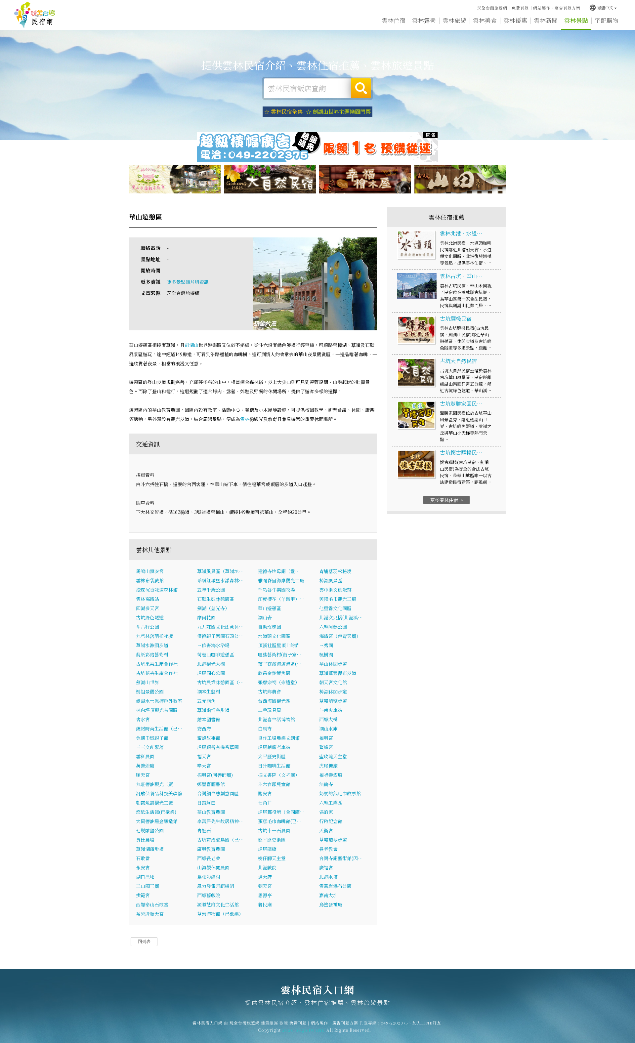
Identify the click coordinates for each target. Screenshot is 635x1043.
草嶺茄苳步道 (333, 839)
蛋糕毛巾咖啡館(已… (280, 821)
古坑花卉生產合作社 (157, 673)
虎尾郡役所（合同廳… (281, 812)
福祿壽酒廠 (330, 775)
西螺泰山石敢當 (152, 904)
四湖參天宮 (147, 608)
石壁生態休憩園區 (215, 599)
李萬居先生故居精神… (220, 821)
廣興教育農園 (211, 849)
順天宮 (143, 775)
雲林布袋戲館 (150, 580)
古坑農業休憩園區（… (220, 682)
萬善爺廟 (145, 765)
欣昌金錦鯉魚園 (274, 673)
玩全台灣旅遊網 (492, 8)
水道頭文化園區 (274, 636)
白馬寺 (265, 728)
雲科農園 (145, 756)
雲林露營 (424, 20)
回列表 (144, 941)
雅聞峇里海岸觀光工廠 (281, 580)
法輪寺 (326, 784)
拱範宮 (143, 895)
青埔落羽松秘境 (335, 571)
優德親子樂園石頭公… (220, 636)
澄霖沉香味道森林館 (157, 589)
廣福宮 (326, 867)
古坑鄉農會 (269, 691)
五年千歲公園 (211, 589)
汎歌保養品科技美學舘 (159, 793)
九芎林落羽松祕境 (154, 636)
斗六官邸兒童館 (274, 784)
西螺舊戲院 (208, 895)
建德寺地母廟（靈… (279, 571)
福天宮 (204, 756)
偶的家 (326, 812)
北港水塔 (328, 876)
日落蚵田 (206, 802)
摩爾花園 (206, 617)
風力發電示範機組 (215, 886)
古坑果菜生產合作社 (157, 663)
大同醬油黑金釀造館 (157, 821)
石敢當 (143, 858)
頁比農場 (145, 839)
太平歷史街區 (272, 756)
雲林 (244, 419)
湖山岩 (265, 617)
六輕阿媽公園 (333, 626)
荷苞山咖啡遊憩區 (215, 654)
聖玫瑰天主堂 (333, 756)
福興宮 (326, 737)
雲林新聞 (546, 20)
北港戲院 (267, 867)
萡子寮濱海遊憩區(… (280, 663)
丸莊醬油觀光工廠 (154, 784)
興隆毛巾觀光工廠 (337, 599)
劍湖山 (191, 345)
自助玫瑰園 (269, 626)
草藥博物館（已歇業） (220, 913)
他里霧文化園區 (335, 608)
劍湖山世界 (147, 682)
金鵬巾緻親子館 (152, 737)
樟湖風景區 (330, 580)
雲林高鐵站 (147, 599)
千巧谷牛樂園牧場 (276, 589)
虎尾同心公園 (211, 673)
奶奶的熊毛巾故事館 (340, 793)
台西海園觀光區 (274, 700)
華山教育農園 (211, 812)
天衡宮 (326, 830)
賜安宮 (265, 793)
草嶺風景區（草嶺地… (220, 571)
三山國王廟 (147, 886)
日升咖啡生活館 (274, 765)
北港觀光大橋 (211, 663)
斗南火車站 (330, 710)
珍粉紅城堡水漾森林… (220, 580)
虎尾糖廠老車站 (274, 747)
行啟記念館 (330, 821)
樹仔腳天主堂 (272, 858)
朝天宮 (265, 886)
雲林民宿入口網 (34, 15)
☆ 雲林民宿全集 (283, 111)
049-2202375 (394, 1022)
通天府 (265, 876)
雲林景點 (576, 20)
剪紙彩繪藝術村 (152, 654)
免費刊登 (520, 8)
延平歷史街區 (272, 839)
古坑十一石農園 (274, 830)
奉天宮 (204, 765)
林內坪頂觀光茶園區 (157, 710)
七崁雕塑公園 (150, 830)
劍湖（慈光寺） (213, 608)
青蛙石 (204, 830)
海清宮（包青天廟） (340, 636)
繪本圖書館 (208, 719)
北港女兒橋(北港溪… (341, 617)
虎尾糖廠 (328, 765)
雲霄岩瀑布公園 (335, 886)
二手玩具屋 (269, 710)
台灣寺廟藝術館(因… (341, 858)
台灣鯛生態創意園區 (218, 793)
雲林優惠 (515, 20)
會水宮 (143, 719)
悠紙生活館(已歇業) (156, 812)
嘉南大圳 (328, 895)
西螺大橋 (328, 719)
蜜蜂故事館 (208, 737)
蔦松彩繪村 (208, 876)
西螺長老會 (208, 858)
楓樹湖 (326, 654)
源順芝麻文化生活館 (218, 904)
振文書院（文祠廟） (279, 775)
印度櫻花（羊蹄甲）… (281, 599)
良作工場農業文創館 (279, 737)
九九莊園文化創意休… (220, 626)
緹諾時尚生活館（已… (159, 728)
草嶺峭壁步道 (333, 700)
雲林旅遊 (454, 20)
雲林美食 (485, 20)
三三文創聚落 (150, 747)
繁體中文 (601, 7)
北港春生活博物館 (276, 719)
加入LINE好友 (426, 1022)
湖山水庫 (328, 728)
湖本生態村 (208, 691)
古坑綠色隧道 (150, 617)
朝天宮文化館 (333, 682)
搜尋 (361, 88)
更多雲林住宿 (447, 500)
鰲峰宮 (326, 747)
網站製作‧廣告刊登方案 (556, 8)
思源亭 (265, 895)
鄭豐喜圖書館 (211, 784)
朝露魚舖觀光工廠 (154, 802)
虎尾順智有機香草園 (218, 747)
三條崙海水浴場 (213, 645)
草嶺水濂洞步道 (152, 645)
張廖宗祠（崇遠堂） (279, 682)
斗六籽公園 (147, 626)
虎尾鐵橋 (267, 849)
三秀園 (326, 645)
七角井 (265, 802)
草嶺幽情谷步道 (213, 710)
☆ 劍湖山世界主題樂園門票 (338, 111)
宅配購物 (606, 20)
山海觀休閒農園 (213, 867)
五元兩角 (206, 700)
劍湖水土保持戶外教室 (159, 700)
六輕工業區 (330, 802)
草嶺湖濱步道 (150, 849)
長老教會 (328, 849)
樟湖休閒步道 (333, 691)
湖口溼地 (145, 876)
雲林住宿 (393, 20)
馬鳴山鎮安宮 (150, 571)
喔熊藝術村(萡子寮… (280, 654)
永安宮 (143, 867)
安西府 (204, 728)
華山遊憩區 (269, 608)
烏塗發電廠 (330, 904)
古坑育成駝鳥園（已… (220, 839)
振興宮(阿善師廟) (215, 775)
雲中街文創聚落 (335, 589)
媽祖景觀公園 (150, 691)
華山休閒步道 (333, 663)
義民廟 (265, 904)
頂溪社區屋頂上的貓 (279, 645)
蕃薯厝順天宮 (150, 913)
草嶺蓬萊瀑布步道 (337, 673)
